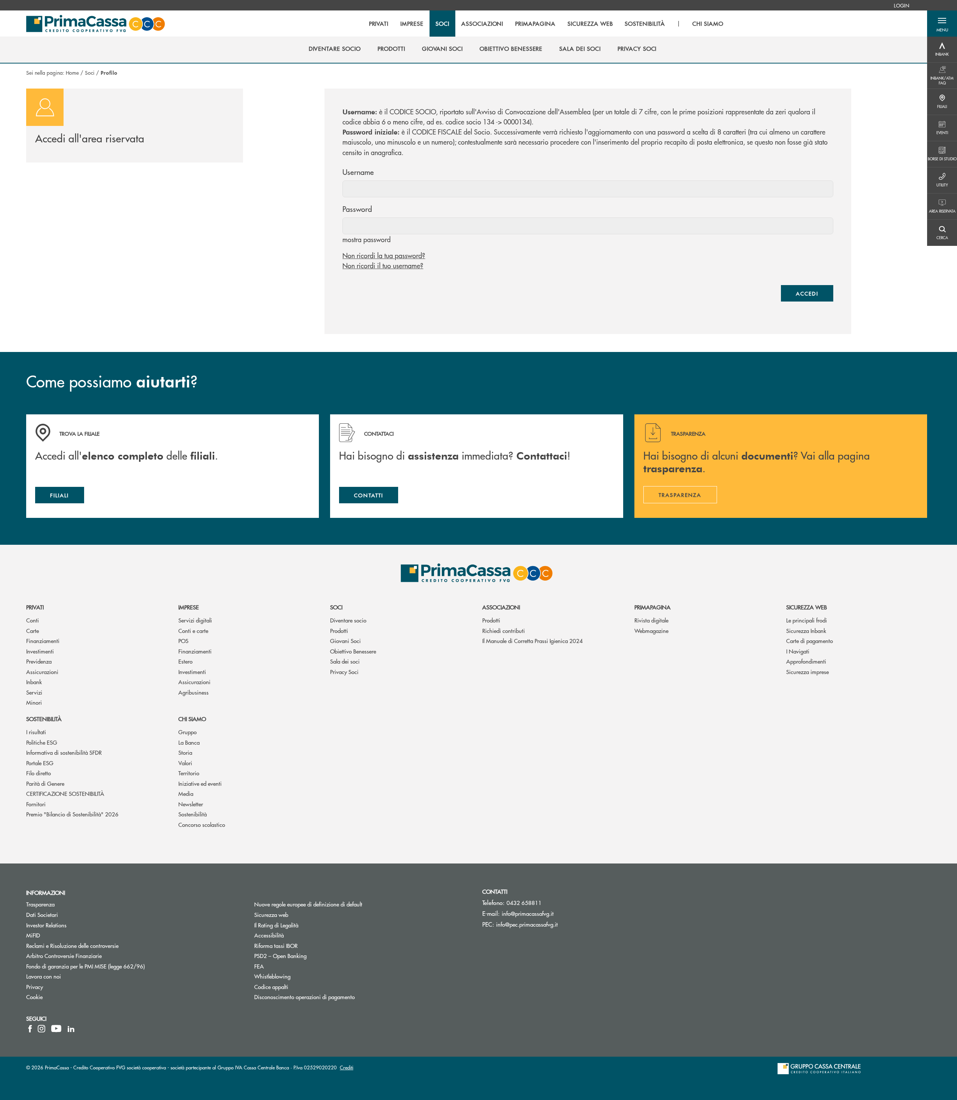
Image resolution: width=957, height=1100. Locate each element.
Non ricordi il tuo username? (382, 265)
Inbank (34, 682)
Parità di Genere (45, 783)
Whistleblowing (272, 976)
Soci (90, 72)
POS (183, 641)
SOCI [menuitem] (442, 23)
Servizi (34, 692)
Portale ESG (39, 763)
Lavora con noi (43, 976)
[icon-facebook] (30, 1028)
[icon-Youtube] (56, 1028)
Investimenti (40, 651)
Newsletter (190, 804)
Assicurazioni (42, 672)
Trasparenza (40, 904)
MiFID (33, 935)
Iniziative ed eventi (200, 783)
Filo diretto (38, 773)
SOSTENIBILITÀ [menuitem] (645, 23)
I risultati (36, 732)
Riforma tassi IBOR (304, 945)
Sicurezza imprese (807, 672)
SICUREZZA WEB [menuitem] (590, 23)
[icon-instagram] (41, 1028)
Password (357, 209)
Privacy (34, 987)
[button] (942, 23)
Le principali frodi (806, 620)
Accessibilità (269, 935)
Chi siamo (192, 719)
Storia (185, 752)
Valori (185, 763)
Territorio (188, 773)
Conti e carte (193, 630)
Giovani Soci (345, 641)
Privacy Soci (344, 672)
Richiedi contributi (503, 630)
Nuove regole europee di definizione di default (308, 904)
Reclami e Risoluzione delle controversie (72, 945)
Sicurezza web (806, 607)
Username (358, 172)
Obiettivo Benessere (353, 651)
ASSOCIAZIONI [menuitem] (482, 23)
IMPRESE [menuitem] (412, 23)
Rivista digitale (651, 620)
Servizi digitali (195, 620)
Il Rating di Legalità (276, 925)
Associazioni (501, 607)
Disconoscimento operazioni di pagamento (332, 997)
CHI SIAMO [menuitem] (707, 23)
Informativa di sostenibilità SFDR (64, 752)
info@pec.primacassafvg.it (527, 924)
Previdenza (39, 661)
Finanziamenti (42, 641)
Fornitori (36, 804)
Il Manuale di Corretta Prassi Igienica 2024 (532, 641)
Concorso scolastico (201, 824)
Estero (185, 661)
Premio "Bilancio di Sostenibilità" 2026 (72, 814)
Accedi (807, 293)
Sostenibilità (44, 719)
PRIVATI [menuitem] (379, 23)
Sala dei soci (345, 661)
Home (72, 72)
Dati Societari (42, 914)
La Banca (189, 742)
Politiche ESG (41, 742)
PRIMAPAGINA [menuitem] (535, 23)
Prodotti (339, 630)
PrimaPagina (652, 607)
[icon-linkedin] (71, 1028)
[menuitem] (901, 5)
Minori (34, 702)
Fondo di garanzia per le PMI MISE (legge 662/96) (113, 966)
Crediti (346, 1067)
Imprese (188, 607)
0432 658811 (524, 902)
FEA (259, 966)
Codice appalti (299, 987)
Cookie (34, 997)
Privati (35, 607)
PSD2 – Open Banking (308, 956)
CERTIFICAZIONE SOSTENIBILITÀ (65, 793)
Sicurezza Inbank (806, 630)
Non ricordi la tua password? (383, 255)
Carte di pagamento (809, 641)
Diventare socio (348, 620)
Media (185, 793)
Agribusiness (193, 692)
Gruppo (187, 732)
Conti (32, 620)
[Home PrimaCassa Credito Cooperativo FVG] (95, 23)
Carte (32, 630)
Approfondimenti (806, 661)
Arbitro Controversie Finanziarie (92, 956)
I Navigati (797, 651)
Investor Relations (46, 925)
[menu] (546, 23)
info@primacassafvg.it (528, 913)
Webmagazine (651, 630)
